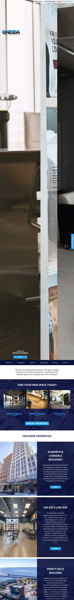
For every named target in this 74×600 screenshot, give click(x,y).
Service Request (39, 1)
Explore (55, 487)
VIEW (20, 357)
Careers (59, 1)
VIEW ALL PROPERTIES (37, 423)
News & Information (50, 1)
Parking (55, 363)
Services (32, 363)
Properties (21, 363)
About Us (9, 363)
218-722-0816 (69, 1)
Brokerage (43, 363)
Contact (65, 363)
